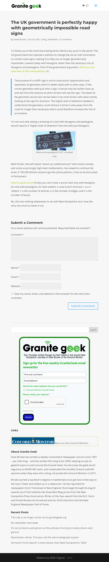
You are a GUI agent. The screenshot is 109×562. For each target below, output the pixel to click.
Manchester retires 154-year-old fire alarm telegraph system (45, 537)
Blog (44, 39)
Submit (28, 417)
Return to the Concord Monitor (71, 443)
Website (15, 286)
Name (15, 267)
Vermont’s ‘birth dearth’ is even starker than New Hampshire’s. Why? (49, 542)
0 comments (66, 39)
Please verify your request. (36, 394)
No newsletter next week (24, 522)
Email (15, 277)
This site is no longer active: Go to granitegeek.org (38, 517)
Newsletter (53, 39)
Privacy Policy (28, 411)
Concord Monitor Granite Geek (40, 390)
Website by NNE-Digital (50, 557)
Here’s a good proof (22, 182)
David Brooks (20, 39)
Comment (17, 234)
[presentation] (87, 186)
